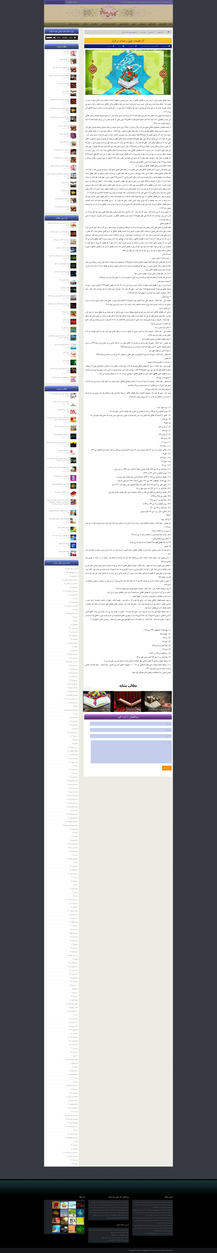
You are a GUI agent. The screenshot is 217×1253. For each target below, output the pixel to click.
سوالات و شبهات (73, 911)
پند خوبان (75, 736)
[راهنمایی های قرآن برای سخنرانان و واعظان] (73, 168)
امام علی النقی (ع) (73, 684)
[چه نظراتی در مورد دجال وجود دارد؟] (73, 478)
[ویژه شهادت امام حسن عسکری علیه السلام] (73, 233)
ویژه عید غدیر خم (65, 328)
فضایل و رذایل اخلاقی (72, 1004)
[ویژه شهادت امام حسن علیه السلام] (73, 265)
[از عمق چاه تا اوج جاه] (127, 704)
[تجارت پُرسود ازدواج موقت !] (73, 411)
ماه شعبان (75, 1056)
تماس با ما (123, 2)
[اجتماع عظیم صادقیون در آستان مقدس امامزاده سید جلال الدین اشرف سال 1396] (73, 460)
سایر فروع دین (74, 903)
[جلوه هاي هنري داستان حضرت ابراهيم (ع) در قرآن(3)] (73, 119)
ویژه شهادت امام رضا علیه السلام (62, 272)
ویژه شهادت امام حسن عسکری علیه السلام (59, 232)
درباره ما (155, 2)
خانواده (85, 24)
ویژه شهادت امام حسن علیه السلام (61, 264)
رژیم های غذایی (74, 874)
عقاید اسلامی (74, 970)
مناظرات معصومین (73, 1104)
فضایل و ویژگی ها (73, 1007)
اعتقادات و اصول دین (73, 643)
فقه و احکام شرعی (73, 1011)
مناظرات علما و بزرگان (72, 1097)
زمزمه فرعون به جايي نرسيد (63, 126)
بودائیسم (75, 729)
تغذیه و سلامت (74, 755)
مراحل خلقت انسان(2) (64, 142)
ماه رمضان (75, 1052)
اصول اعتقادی (74, 636)
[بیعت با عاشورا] (73, 321)
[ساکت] (54, 38)
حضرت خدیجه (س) (73, 784)
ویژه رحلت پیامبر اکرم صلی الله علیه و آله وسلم (59, 256)
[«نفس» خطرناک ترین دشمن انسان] (73, 494)
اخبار (76, 598)
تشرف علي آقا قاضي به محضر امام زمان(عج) (59, 511)
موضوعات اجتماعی (73, 1123)
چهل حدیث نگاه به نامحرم (63, 528)
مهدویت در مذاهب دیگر (72, 1119)
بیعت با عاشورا (66, 320)
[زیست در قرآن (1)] (73, 184)
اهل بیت (75, 714)
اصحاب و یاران (74, 632)
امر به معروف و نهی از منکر (71, 699)
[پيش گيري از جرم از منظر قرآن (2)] (73, 160)
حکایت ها (94, 24)
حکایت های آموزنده (73, 814)
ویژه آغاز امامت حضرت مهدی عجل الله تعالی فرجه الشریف (58, 224)
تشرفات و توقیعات (73, 751)
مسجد (76, 1082)
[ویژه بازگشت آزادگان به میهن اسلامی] (73, 241)
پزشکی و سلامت (73, 24)
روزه (76, 885)
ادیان (76, 610)
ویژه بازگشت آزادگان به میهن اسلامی (61, 240)
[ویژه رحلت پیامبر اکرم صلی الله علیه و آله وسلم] (73, 257)
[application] (61, 37)
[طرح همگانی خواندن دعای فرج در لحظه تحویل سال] (73, 520)
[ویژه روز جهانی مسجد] (73, 281)
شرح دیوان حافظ (74, 933)
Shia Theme (170, 1250)
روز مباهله (75, 881)
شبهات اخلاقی (74, 922)
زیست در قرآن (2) (65, 191)
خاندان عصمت (74, 829)
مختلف (75, 1067)
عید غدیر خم (74, 985)
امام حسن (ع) (74, 658)
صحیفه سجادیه (74, 952)
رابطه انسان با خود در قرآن (63, 83)
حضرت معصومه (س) (73, 807)
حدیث (133, 24)
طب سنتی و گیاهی (73, 955)
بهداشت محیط (74, 725)
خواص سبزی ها (74, 848)
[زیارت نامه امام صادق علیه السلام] (73, 428)
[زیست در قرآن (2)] (73, 192)
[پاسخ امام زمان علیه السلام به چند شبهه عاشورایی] (73, 305)
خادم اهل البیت (165, 46)
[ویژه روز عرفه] (73, 362)
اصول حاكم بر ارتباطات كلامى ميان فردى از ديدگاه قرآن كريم (58, 175)
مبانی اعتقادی (74, 1063)
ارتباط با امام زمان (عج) (72, 613)
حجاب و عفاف (74, 770)
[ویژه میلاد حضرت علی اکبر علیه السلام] (73, 379)
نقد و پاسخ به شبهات (73, 1126)
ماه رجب (75, 1048)
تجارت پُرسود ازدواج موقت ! (63, 410)
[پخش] (75, 38)
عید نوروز (75, 993)
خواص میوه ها (74, 851)
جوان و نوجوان (74, 762)
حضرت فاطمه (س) (73, 799)
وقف (76, 1141)
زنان (76, 896)
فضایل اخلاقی (74, 1000)
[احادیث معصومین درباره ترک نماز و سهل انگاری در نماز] (73, 469)
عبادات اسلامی (74, 963)
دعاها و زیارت (74, 866)
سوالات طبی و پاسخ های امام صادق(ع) (60, 484)
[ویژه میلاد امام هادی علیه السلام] (73, 346)
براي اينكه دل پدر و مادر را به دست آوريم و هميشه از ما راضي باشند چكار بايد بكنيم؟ (58, 419)
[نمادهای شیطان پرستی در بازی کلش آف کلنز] (73, 395)
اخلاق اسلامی (74, 602)
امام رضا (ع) (74, 669)
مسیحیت (75, 1089)
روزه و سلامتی (74, 888)
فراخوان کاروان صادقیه (131, 2)
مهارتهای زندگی (74, 1108)
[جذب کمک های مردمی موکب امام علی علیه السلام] (73, 444)
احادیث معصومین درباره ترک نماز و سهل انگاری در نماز (58, 468)
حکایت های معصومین (72, 822)
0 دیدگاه (120, 46)
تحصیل (75, 740)
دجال (76, 862)
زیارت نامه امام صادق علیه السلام (61, 426)
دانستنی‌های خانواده (73, 859)
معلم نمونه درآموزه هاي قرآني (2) (62, 207)
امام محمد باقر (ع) (73, 688)
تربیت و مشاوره (74, 747)
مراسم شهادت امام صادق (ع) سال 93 (61, 434)
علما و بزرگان (74, 974)
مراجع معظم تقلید (73, 1074)
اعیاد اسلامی (74, 651)
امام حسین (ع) (74, 665)
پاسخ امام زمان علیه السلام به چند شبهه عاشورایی (58, 304)
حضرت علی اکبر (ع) (73, 796)
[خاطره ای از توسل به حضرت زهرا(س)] (73, 403)
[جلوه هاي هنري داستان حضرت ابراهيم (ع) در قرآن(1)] (73, 101)
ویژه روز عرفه (66, 361)
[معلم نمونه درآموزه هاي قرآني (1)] (73, 200)
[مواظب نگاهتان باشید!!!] (73, 553)
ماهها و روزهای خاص (72, 1060)
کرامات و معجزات (73, 1026)
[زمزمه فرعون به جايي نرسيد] (73, 128)
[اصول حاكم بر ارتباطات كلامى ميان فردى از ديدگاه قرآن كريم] (73, 176)
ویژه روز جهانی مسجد (64, 280)
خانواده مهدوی (74, 840)
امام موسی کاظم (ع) (73, 695)
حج (76, 766)
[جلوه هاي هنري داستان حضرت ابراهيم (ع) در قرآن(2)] (73, 110)
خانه (159, 2)
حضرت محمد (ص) (73, 803)
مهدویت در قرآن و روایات (72, 1115)
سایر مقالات (74, 907)
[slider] (49, 37)
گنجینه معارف (74, 1045)
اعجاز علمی (168, 709)
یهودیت (75, 1164)
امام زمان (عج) (74, 673)
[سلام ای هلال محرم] (73, 289)
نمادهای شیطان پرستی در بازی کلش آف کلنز (59, 394)
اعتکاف (75, 647)
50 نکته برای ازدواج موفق (63, 450)
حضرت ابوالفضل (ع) (73, 781)
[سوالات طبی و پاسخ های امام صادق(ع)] (73, 486)
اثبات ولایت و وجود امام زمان (71, 591)
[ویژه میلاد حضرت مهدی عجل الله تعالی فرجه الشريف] (73, 370)
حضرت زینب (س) (73, 792)
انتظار (76, 706)
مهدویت (141, 24)
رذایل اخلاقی (74, 870)
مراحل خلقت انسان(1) (64, 134)
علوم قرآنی (75, 981)
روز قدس (75, 877)
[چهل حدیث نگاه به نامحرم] (73, 529)
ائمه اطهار (151, 24)
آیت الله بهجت (74, 576)
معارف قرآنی (74, 1093)
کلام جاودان (162, 24)
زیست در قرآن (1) (65, 183)
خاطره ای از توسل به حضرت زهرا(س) (61, 402)
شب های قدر (74, 918)
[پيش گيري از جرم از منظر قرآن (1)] (73, 152)
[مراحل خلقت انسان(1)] (73, 136)
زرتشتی (75, 892)
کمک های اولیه (74, 1037)
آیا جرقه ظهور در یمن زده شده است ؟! (61, 536)
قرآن (76, 1015)
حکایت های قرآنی (73, 818)
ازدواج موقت (74, 625)
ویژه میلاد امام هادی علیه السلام (62, 345)
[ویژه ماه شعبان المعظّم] (73, 545)
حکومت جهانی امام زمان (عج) (71, 825)
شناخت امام (75, 937)
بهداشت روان (74, 721)
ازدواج (76, 617)
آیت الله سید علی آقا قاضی (71, 584)
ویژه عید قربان (66, 353)
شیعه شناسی (74, 948)
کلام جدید (75, 1034)
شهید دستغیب (74, 941)
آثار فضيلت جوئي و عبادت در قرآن (128, 40)
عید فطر (75, 989)
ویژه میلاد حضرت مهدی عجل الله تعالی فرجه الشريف (59, 369)
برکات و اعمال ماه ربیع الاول (62, 248)
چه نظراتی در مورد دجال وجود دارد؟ (61, 476)
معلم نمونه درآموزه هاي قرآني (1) (62, 199)
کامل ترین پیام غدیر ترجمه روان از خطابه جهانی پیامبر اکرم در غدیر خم (58, 337)
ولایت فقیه (75, 1145)
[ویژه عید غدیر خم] (73, 329)
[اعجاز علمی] (158, 704)
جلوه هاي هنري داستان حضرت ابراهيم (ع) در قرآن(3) (59, 118)
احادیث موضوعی (74, 595)
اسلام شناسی (123, 24)
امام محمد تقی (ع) (73, 691)
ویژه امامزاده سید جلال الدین (71, 1152)
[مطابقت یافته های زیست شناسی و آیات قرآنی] (73, 77)
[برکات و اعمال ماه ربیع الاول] (73, 249)
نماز (76, 1130)
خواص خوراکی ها (73, 844)
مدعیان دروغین (74, 1071)
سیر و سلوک (74, 915)
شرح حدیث (75, 929)
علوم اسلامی (74, 978)
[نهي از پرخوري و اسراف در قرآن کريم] (97, 704)
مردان (76, 1078)
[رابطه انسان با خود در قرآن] (73, 85)
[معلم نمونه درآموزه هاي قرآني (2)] (73, 208)
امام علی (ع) (74, 680)
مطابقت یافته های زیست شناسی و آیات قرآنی (59, 75)
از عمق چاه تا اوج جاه (134, 709)
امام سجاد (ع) (74, 677)
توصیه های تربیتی (73, 758)
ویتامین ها (75, 1149)
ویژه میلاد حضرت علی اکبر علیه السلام (60, 377)
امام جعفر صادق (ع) (73, 654)
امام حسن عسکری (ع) (72, 662)
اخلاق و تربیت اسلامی (108, 24)
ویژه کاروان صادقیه (73, 1156)
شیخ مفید (75, 944)
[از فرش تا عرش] (73, 93)
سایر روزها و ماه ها (73, 900)
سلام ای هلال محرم (64, 288)
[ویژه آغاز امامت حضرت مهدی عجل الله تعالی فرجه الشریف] (73, 225)
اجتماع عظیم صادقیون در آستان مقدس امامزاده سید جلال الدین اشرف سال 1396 (58, 459)
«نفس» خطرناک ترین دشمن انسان (61, 492)
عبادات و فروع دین (73, 967)
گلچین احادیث (74, 1041)
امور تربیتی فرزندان (73, 703)
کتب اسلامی (151, 32)
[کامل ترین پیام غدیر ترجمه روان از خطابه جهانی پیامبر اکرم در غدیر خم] (73, 337)
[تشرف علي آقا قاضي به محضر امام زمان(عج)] (73, 512)
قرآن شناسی (142, 32)
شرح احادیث (74, 926)
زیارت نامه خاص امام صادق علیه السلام (144, 2)
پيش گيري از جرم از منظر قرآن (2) (61, 158)
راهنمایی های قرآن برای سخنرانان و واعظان (59, 166)
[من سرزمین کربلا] (73, 313)
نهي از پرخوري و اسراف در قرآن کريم (100, 709)
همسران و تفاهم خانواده (72, 1138)
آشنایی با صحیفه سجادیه (72, 569)
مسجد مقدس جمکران (72, 1086)
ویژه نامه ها (75, 1160)
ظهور (76, 959)
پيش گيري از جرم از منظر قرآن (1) (61, 150)
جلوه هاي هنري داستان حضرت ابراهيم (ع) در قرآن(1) (59, 100)
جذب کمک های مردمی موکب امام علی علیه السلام (58, 442)
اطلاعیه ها (75, 639)
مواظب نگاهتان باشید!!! (64, 552)
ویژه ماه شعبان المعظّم (64, 544)
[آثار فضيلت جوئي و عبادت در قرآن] (128, 72)
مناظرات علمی (74, 1100)
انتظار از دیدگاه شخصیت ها (71, 710)
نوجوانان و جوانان (73, 1134)
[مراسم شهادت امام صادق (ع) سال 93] (73, 436)
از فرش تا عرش (65, 91)
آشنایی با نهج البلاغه (73, 572)
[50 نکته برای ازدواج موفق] (73, 452)
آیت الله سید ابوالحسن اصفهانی (70, 580)
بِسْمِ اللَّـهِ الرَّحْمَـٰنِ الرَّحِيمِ (167, 2)
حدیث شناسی (74, 777)
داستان (76, 855)
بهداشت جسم (74, 717)
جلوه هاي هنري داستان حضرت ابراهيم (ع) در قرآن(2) (59, 109)
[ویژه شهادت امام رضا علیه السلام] (73, 273)
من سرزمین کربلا (65, 312)
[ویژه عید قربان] (73, 354)
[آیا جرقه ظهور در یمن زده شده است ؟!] (73, 537)
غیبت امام (75, 996)
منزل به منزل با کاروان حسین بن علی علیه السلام (58, 296)
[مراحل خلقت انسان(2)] (73, 144)
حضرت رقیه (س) (73, 788)
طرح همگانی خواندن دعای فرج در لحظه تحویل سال (59, 520)
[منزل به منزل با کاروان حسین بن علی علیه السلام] (73, 297)
